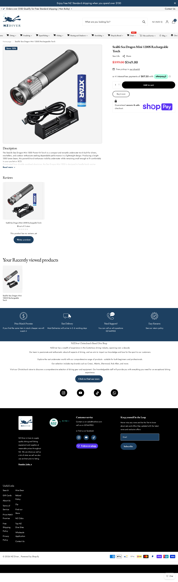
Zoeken (144, 22)
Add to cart (148, 85)
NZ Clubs (19, 518)
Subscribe (128, 446)
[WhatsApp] (114, 392)
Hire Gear (19, 490)
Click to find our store (88, 378)
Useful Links (8, 485)
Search (6, 490)
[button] (1, 9)
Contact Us (170, 8)
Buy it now (121, 94)
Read (8, 167)
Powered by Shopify (30, 556)
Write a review (24, 239)
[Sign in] (167, 22)
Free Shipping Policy (6, 527)
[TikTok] (97, 392)
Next (71, 9)
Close (175, 3)
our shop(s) (135, 69)
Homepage (7, 41)
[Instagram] (63, 392)
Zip (16, 504)
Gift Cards (7, 495)
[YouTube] (80, 392)
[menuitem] (11, 35)
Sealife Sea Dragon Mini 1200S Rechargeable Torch (12, 298)
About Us (6, 500)
